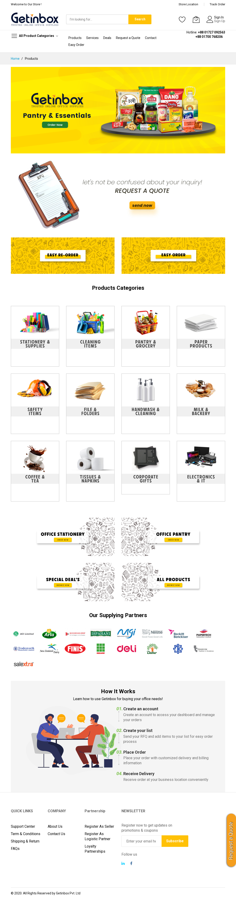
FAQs (15, 848)
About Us (55, 826)
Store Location (188, 4)
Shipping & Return (25, 841)
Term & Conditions (25, 834)
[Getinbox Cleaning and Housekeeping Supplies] (118, 110)
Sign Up (219, 21)
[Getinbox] (35, 19)
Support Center (23, 826)
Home (15, 58)
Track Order (217, 4)
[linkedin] (123, 864)
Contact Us (56, 834)
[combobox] (97, 19)
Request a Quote (231, 841)
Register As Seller (99, 826)
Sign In (219, 17)
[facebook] (131, 864)
